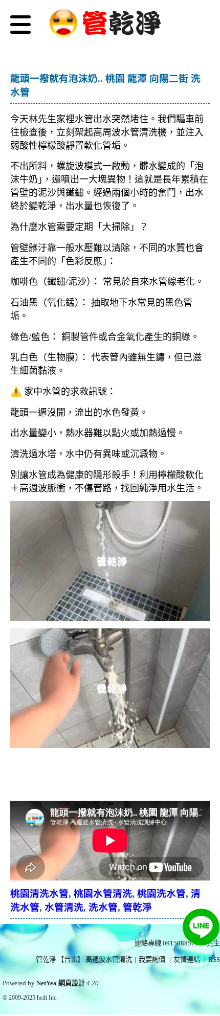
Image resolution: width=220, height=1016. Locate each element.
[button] (20, 26)
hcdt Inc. (47, 997)
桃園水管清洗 (103, 893)
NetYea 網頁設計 (60, 983)
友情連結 (186, 959)
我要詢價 (152, 959)
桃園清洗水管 (39, 893)
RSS (214, 959)
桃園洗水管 (161, 893)
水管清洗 (64, 907)
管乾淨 (137, 907)
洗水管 (103, 907)
